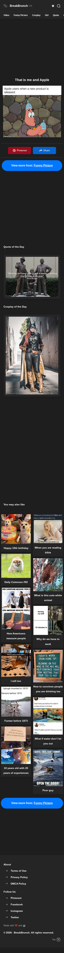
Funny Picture (21, 15)
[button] (53, 6)
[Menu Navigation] (5, 6)
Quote (56, 15)
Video (6, 15)
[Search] (58, 6)
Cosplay (36, 15)
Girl (47, 15)
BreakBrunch (22, 932)
